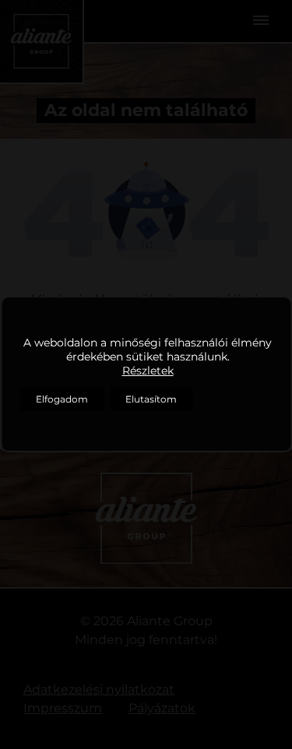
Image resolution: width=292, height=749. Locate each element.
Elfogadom (62, 399)
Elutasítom (151, 399)
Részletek (148, 371)
